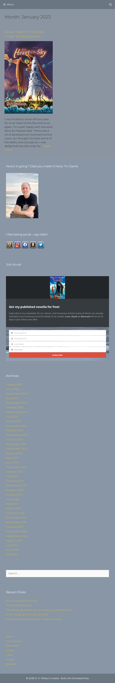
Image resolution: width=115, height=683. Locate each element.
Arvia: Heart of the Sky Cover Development (24, 34)
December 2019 (16, 517)
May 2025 (12, 398)
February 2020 (15, 513)
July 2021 (11, 476)
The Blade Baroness (19, 605)
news (9, 654)
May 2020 (12, 503)
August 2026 (14, 384)
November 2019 (16, 522)
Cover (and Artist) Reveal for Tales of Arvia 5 (34, 619)
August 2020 (14, 494)
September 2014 (16, 536)
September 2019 (16, 531)
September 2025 (17, 393)
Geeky (10, 650)
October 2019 (14, 526)
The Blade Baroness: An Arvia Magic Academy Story (39, 609)
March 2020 (13, 508)
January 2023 (14, 439)
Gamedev (12, 645)
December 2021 (16, 467)
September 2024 (17, 411)
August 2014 (14, 540)
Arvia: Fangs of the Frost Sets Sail (27, 614)
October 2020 (15, 490)
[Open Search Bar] (110, 4)
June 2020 (12, 499)
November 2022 (16, 444)
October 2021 (14, 471)
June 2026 (12, 389)
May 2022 (12, 457)
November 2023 (16, 425)
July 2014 (12, 545)
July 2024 (12, 416)
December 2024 (16, 402)
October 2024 (15, 407)
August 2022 (14, 453)
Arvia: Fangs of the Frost (21, 600)
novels (10, 659)
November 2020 (16, 485)
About (10, 636)
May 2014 (12, 554)
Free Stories (13, 641)
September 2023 (17, 435)
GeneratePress (80, 678)
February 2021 (15, 480)
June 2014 (12, 549)
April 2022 (12, 462)
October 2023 (15, 430)
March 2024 (13, 421)
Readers (11, 664)
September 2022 (17, 448)
